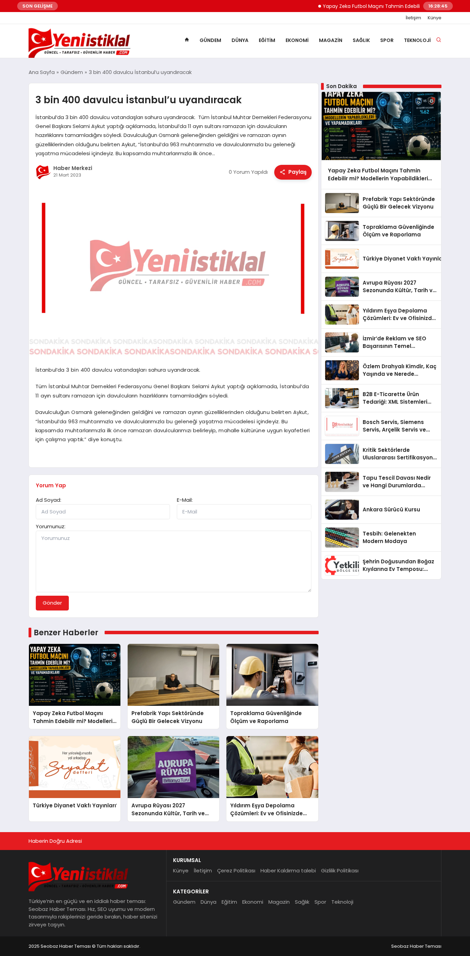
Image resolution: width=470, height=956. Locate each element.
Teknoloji (417, 40)
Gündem (210, 40)
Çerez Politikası (236, 870)
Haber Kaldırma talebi (288, 870)
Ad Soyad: (48, 499)
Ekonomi (297, 40)
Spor (387, 40)
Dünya (240, 40)
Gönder (52, 602)
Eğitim (267, 40)
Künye (434, 18)
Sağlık (361, 40)
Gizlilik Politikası (340, 870)
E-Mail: (185, 499)
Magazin (330, 40)
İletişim (413, 18)
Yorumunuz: (50, 526)
